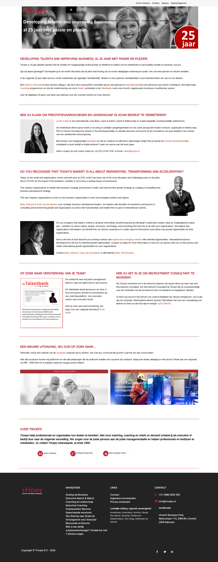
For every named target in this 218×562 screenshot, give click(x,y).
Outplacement (149, 20)
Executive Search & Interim (103, 20)
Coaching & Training (129, 20)
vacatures (61, 352)
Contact (155, 3)
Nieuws (165, 3)
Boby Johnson (71, 252)
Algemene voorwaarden (123, 498)
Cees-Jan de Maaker (89, 252)
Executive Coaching (76, 505)
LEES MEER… (165, 303)
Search (81, 88)
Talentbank (106, 88)
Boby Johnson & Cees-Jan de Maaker (38, 204)
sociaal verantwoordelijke (177, 141)
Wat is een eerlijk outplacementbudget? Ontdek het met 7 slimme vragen (86, 530)
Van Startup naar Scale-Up (80, 516)
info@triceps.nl (167, 501)
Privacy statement (120, 501)
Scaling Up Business (77, 20)
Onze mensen (143, 3)
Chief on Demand (32, 84)
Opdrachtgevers (179, 3)
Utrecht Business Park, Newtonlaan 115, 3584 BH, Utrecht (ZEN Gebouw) (177, 519)
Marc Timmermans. (124, 252)
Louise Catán (62, 121)
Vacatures (163, 20)
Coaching (24, 88)
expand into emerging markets (126, 239)
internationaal (132, 84)
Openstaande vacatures (79, 512)
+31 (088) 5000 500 (169, 494)
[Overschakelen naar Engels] (172, 20)
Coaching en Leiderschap (79, 501)
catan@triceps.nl (131, 151)
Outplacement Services (78, 509)
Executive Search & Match (80, 498)
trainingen (92, 141)
